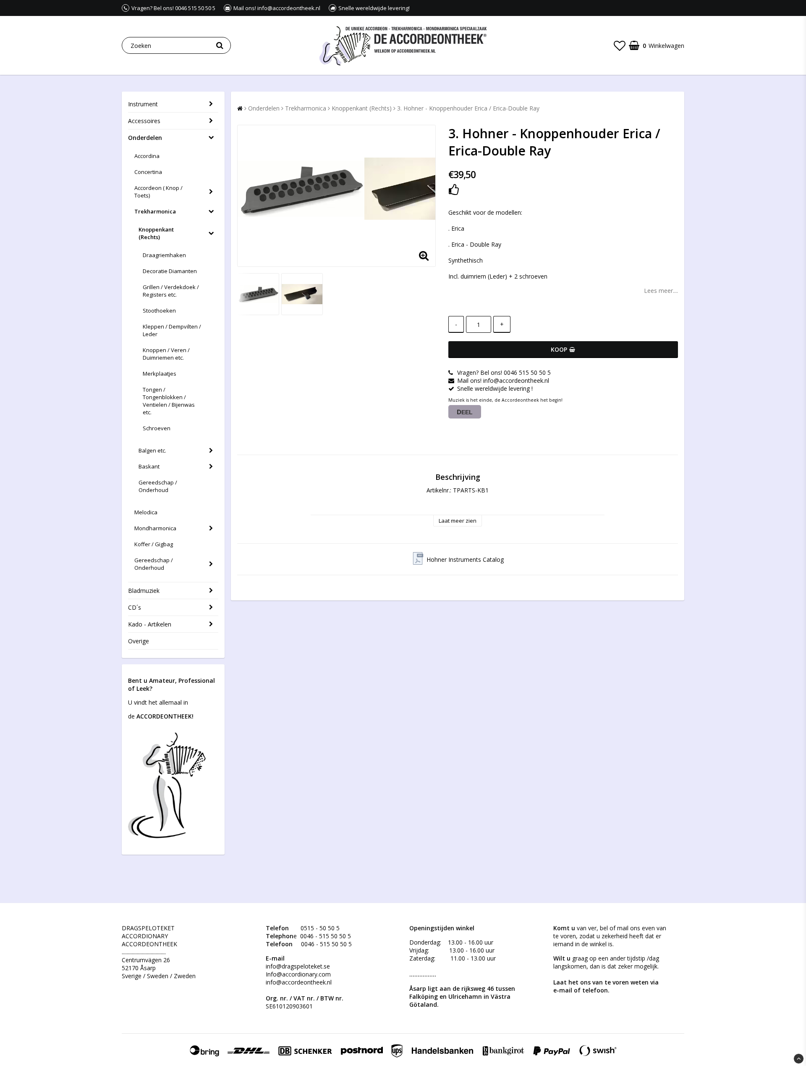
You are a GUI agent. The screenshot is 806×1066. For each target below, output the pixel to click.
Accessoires (144, 121)
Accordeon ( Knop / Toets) (158, 191)
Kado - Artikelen (149, 624)
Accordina (147, 156)
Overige (138, 641)
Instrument (143, 104)
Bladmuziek (144, 591)
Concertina (148, 172)
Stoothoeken (159, 310)
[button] (619, 45)
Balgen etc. (152, 450)
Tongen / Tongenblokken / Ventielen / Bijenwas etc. (169, 401)
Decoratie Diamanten (170, 271)
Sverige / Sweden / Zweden (159, 976)
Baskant (149, 466)
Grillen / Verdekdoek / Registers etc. (171, 290)
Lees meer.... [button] (661, 291)
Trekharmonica (155, 211)
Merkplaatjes (159, 373)
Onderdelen (145, 138)
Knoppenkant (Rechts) (156, 233)
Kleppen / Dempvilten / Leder (172, 330)
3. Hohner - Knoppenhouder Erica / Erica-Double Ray (468, 108)
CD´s (134, 607)
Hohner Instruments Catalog (465, 559)
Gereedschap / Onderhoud (158, 486)
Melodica (145, 512)
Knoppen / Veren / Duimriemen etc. (166, 353)
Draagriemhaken (164, 255)
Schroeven (156, 428)
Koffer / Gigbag (153, 544)
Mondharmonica (155, 528)
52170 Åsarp (139, 968)
